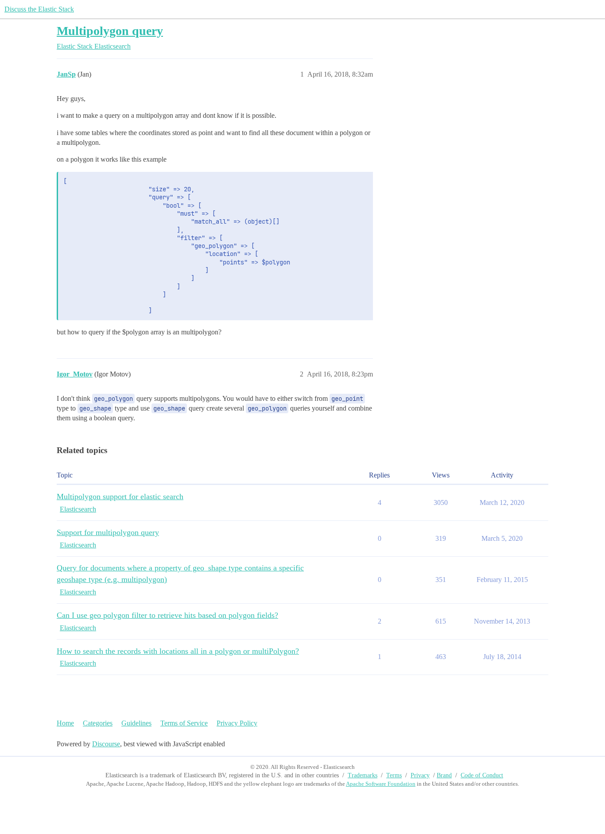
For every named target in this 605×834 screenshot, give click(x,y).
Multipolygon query (110, 31)
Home (65, 723)
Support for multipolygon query (108, 532)
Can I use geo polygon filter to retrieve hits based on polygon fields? (167, 615)
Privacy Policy (237, 723)
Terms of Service (184, 723)
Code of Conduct (482, 775)
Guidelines (136, 723)
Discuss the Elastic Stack (39, 9)
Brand (444, 775)
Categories (97, 723)
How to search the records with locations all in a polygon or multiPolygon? (178, 651)
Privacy (420, 775)
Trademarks (362, 775)
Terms (394, 775)
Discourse (106, 744)
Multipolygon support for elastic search (120, 496)
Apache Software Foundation (380, 783)
